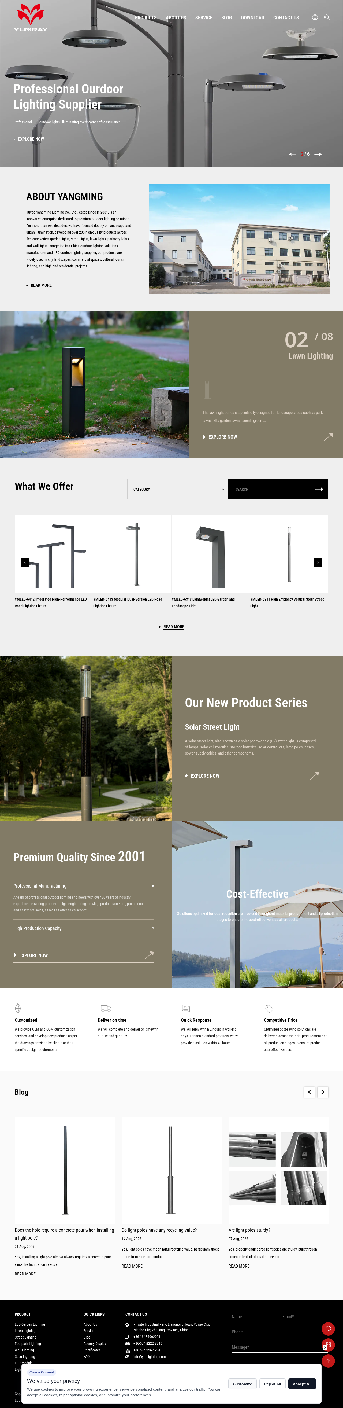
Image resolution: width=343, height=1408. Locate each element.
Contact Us (286, 17)
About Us (176, 17)
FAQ (87, 1356)
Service (203, 17)
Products (146, 17)
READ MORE (25, 1274)
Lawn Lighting (25, 1331)
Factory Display (95, 1343)
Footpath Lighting (28, 1343)
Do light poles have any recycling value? (159, 1230)
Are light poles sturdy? (249, 1230)
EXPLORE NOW (222, 437)
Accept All (302, 1384)
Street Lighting (25, 1337)
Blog (226, 17)
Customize (242, 1384)
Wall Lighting (24, 1350)
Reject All (272, 1384)
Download (252, 17)
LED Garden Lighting (30, 1324)
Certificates (92, 1350)
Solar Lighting (25, 1356)
